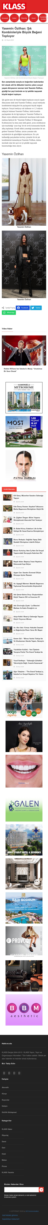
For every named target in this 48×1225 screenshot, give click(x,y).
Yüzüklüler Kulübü (43, 18)
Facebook (24, 307)
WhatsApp (10, 312)
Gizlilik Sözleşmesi (9, 1112)
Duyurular (5, 1100)
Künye (4, 1094)
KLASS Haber (7, 1129)
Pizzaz (4, 1166)
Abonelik (5, 1087)
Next (44, 349)
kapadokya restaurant (10, 1219)
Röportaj (24, 18)
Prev (4, 349)
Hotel (4, 1154)
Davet (34, 18)
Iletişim (5, 1106)
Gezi (3, 1148)
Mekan (4, 1160)
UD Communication (32, 1211)
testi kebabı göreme (10, 1215)
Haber (14, 18)
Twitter (38, 307)
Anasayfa (5, 18)
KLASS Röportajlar (9, 489)
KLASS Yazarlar (8, 1172)
